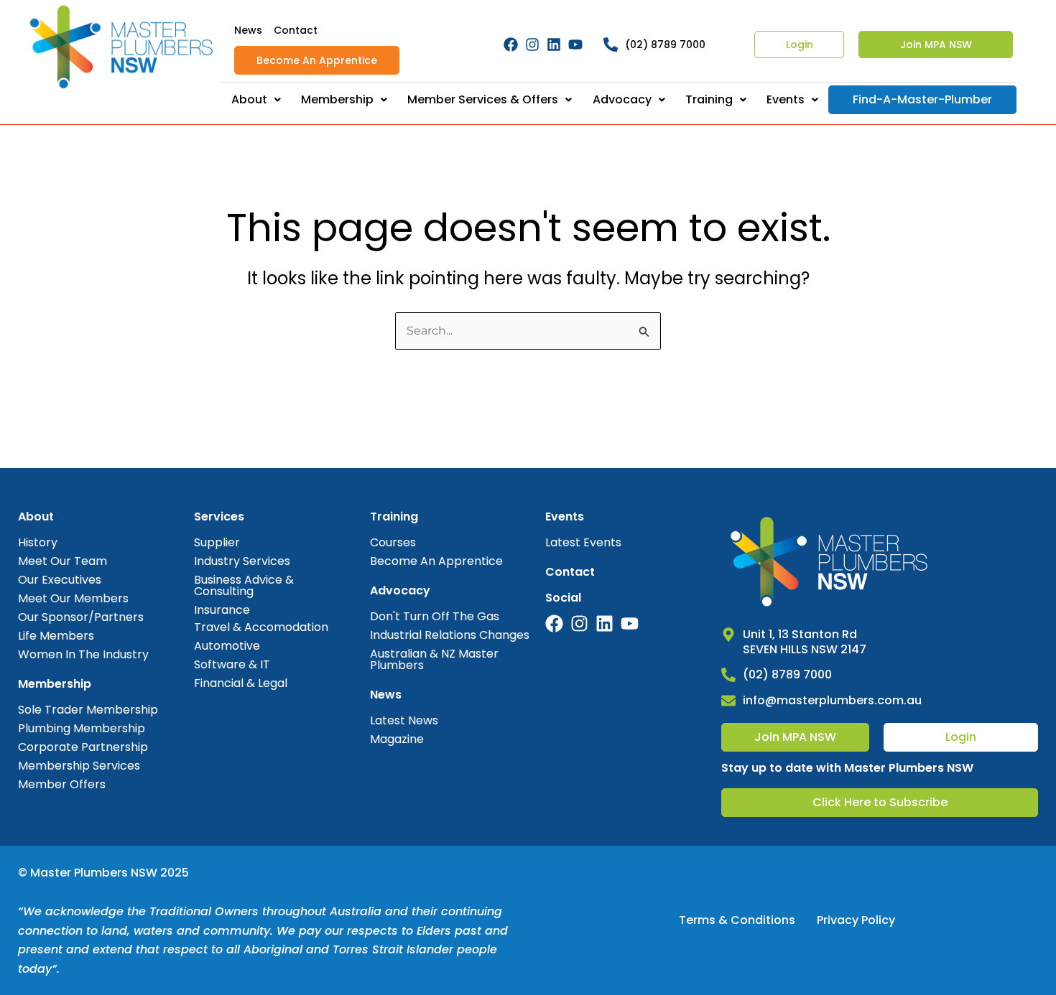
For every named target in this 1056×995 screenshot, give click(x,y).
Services (219, 516)
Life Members (56, 635)
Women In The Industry (83, 654)
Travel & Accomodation (261, 627)
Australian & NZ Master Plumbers (434, 659)
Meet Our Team (62, 561)
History (37, 542)
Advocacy (622, 99)
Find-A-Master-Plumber (922, 99)
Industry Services (242, 561)
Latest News (404, 720)
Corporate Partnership (83, 747)
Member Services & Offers (482, 99)
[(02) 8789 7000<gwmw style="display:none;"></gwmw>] (610, 44)
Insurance (222, 610)
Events (785, 99)
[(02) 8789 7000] (728, 675)
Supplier (217, 542)
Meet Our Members (73, 598)
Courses (393, 542)
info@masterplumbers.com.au (832, 700)
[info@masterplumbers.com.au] (728, 700)
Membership (337, 99)
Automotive (227, 645)
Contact (296, 30)
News (248, 30)
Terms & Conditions (737, 920)
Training (709, 99)
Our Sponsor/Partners (81, 617)
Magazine (397, 739)
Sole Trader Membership (88, 709)
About (249, 99)
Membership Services (79, 765)
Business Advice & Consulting (244, 585)
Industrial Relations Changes (449, 635)
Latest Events (583, 542)
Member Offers (62, 784)
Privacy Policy (856, 920)
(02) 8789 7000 (665, 44)
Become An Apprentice (316, 60)
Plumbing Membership (81, 728)
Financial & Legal (240, 683)
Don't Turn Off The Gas (434, 616)
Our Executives (59, 579)
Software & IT (232, 664)
